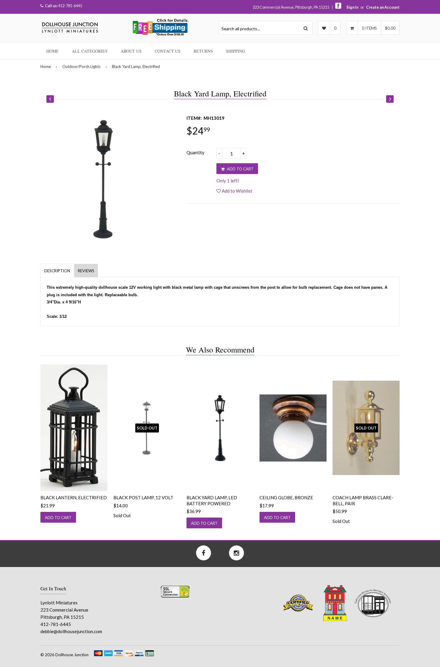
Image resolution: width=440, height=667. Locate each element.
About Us (131, 51)
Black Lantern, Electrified (73, 497)
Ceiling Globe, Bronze (286, 497)
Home (52, 51)
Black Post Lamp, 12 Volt (143, 497)
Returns (203, 51)
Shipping (235, 51)
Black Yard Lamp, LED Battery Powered (211, 500)
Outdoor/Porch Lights (81, 66)
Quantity (195, 152)
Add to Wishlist (236, 190)
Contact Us (167, 51)
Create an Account (383, 7)
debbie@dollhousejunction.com (71, 631)
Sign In (352, 7)
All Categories (89, 51)
